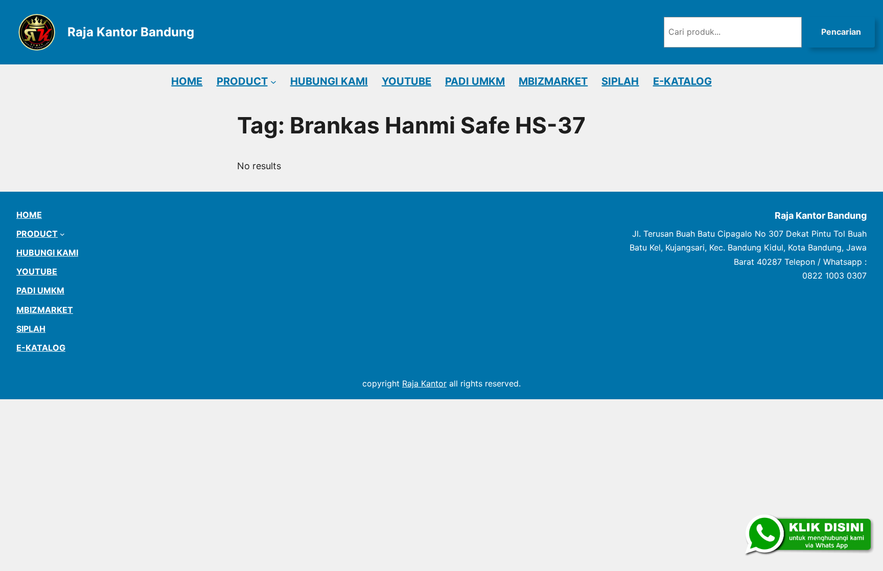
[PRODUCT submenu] (273, 81)
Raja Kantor (424, 383)
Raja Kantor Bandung (130, 32)
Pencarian (841, 32)
